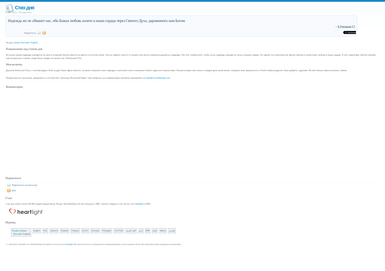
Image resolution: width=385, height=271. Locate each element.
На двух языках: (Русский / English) (21, 232)
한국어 (85, 231)
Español (64, 231)
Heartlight (139, 204)
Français (75, 231)
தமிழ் (155, 231)
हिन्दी (147, 231)
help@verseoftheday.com (158, 78)
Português (106, 231)
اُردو (141, 231)
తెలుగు (163, 231)
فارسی (172, 231)
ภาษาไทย (118, 231)
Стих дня (24, 7)
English (37, 231)
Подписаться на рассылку (24, 185)
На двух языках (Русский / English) (22, 42)
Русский (95, 231)
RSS (14, 191)
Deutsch (54, 231)
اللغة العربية (131, 231)
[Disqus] (192, 128)
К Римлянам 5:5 (346, 26)
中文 (45, 231)
